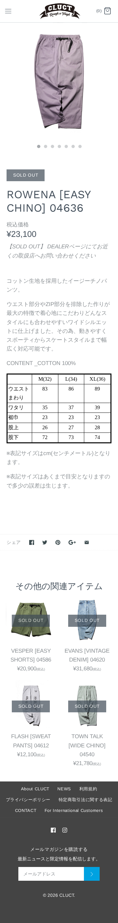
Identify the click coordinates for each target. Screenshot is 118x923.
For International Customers (74, 810)
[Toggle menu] (8, 11)
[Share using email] (86, 542)
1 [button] (38, 147)
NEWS (64, 788)
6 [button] (72, 147)
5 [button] (66, 147)
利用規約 (88, 788)
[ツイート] (44, 542)
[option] (59, 82)
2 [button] (45, 147)
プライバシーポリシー (28, 799)
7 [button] (79, 147)
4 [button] (59, 147)
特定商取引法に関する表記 (85, 799)
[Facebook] (53, 830)
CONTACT (26, 810)
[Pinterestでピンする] (57, 542)
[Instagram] (64, 830)
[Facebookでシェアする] (31, 542)
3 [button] (52, 147)
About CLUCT (35, 788)
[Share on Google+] (72, 542)
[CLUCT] (59, 11)
